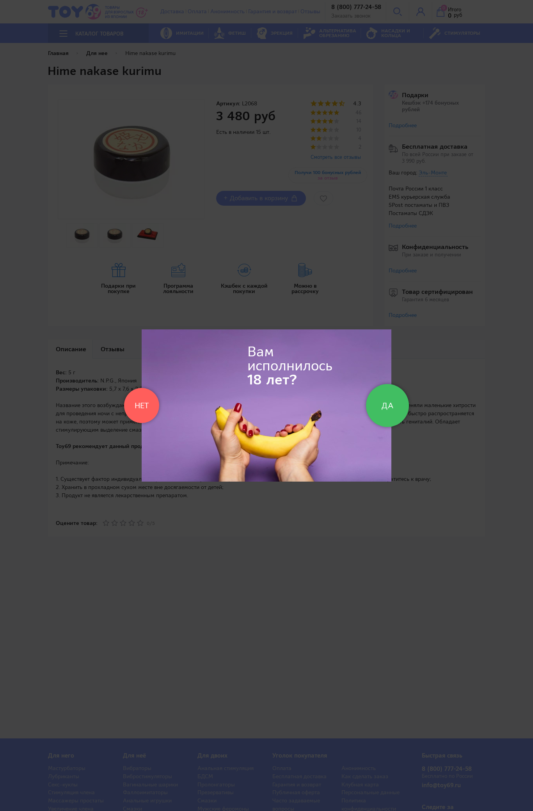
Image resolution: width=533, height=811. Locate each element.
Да (387, 405)
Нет (142, 405)
